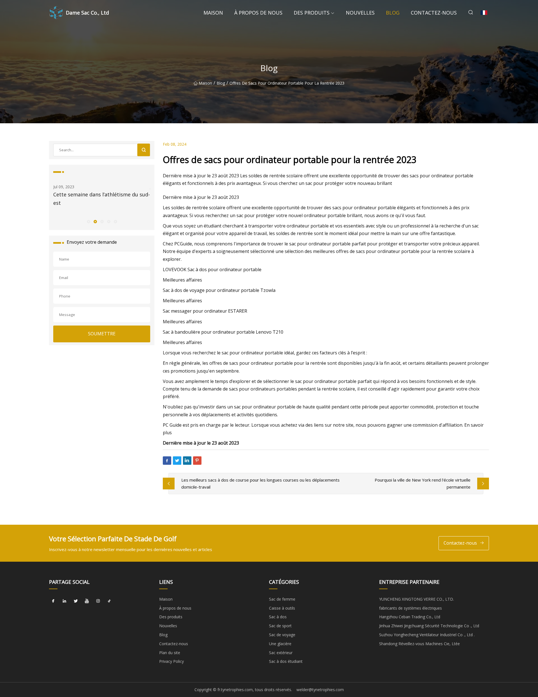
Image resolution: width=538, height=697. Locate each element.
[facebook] (53, 601)
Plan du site (169, 652)
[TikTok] (109, 601)
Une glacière (280, 643)
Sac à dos (278, 616)
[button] (88, 221)
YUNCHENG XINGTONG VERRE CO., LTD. (416, 599)
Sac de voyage (282, 634)
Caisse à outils (282, 608)
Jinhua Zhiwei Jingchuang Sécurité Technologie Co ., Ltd (429, 625)
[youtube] (87, 601)
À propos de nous (258, 12)
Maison (213, 12)
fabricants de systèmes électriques (410, 608)
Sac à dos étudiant (286, 661)
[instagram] (98, 601)
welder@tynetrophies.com (320, 689)
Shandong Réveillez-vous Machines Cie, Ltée (419, 643)
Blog (393, 12)
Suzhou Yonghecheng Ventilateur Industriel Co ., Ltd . (427, 634)
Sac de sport (280, 625)
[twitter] (75, 601)
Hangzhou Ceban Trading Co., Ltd (409, 616)
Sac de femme (282, 599)
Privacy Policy (171, 661)
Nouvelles (360, 12)
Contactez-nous (434, 12)
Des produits (312, 12)
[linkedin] (64, 601)
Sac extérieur (281, 652)
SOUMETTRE (101, 334)
